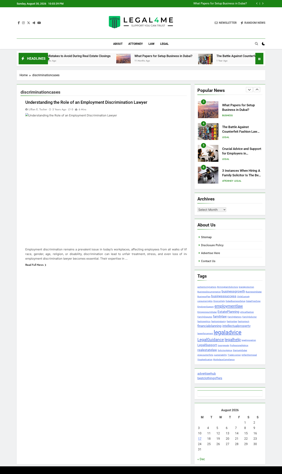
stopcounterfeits (205, 355)
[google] (33, 23)
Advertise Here (210, 253)
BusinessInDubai (254, 292)
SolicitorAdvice (225, 350)
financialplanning (209, 326)
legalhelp (233, 339)
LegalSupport (207, 345)
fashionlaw (232, 321)
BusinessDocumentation (209, 292)
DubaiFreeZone (253, 301)
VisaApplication (204, 359)
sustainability (220, 355)
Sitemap (206, 237)
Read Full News (34, 265)
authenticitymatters (206, 287)
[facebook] (19, 23)
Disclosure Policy (212, 245)
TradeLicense (234, 355)
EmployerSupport (205, 307)
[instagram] (23, 23)
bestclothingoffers (209, 378)
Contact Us (208, 261)
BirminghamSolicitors (227, 287)
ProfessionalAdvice (239, 345)
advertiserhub (206, 373)
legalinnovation (249, 340)
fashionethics (203, 321)
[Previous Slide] (257, 3)
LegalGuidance (210, 339)
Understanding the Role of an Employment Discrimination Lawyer (86, 102)
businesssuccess (223, 296)
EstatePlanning (228, 312)
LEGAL (164, 44)
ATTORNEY (135, 44)
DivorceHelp (219, 301)
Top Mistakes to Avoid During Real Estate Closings (63, 56)
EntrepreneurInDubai (207, 312)
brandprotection (246, 287)
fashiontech (243, 321)
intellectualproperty (236, 326)
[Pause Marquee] (259, 58)
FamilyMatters (235, 317)
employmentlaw (228, 306)
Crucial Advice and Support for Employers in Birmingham (241, 153)
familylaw (220, 316)
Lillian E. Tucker (38, 109)
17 (199, 438)
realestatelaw (207, 350)
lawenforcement (205, 333)
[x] (28, 23)
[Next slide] (262, 3)
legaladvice (227, 332)
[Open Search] (256, 43)
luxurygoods (223, 345)
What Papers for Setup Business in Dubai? (220, 3)
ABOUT (118, 44)
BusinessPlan (203, 296)
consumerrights (205, 301)
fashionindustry (218, 321)
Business (227, 115)
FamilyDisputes (204, 317)
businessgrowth (233, 291)
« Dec (201, 459)
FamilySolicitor (249, 317)
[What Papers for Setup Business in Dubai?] (111, 58)
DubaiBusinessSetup (235, 301)
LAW (151, 44)
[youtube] (39, 23)
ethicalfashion (247, 312)
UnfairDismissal (249, 355)
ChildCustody (243, 296)
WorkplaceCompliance (224, 359)
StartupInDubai (240, 350)
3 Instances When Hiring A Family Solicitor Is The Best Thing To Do (241, 175)
